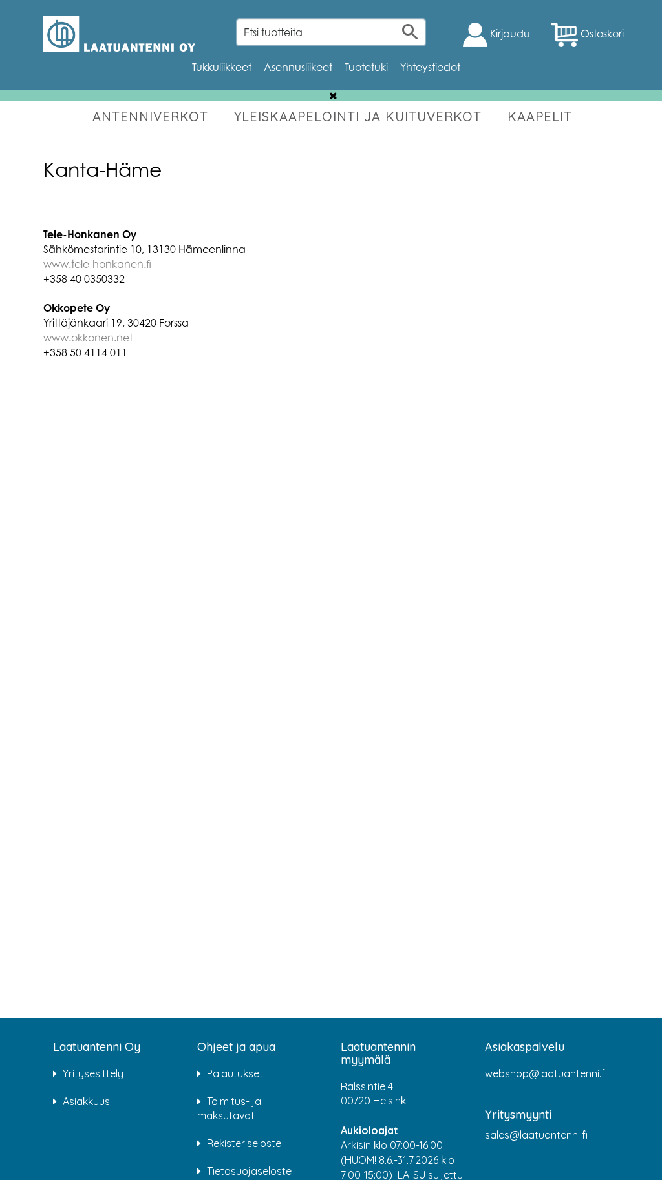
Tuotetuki (366, 67)
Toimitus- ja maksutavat (229, 1109)
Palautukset (235, 1073)
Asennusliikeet (298, 67)
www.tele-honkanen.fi (97, 264)
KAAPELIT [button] (539, 116)
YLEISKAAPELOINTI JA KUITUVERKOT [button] (358, 116)
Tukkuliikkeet (221, 67)
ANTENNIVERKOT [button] (150, 116)
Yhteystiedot (430, 67)
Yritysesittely (93, 1073)
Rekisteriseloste (244, 1143)
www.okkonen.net (88, 337)
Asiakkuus (86, 1101)
